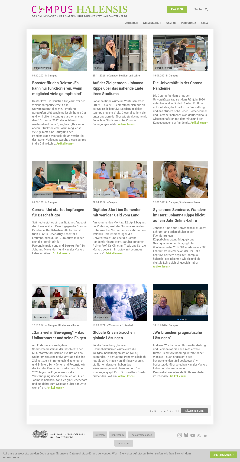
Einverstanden (223, 455)
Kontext (129, 325)
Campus (52, 75)
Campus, (113, 75)
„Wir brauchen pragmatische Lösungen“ (177, 335)
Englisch (177, 9)
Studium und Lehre (129, 75)
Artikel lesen (64, 143)
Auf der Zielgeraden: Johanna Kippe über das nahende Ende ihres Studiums (118, 88)
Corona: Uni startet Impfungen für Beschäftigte (58, 212)
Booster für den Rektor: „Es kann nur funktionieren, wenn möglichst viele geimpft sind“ (57, 88)
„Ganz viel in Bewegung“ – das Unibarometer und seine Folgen (59, 335)
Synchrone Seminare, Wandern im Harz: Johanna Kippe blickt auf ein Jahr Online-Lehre (179, 215)
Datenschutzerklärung (83, 453)
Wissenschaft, (116, 325)
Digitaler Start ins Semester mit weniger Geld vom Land (117, 212)
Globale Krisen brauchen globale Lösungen (114, 335)
